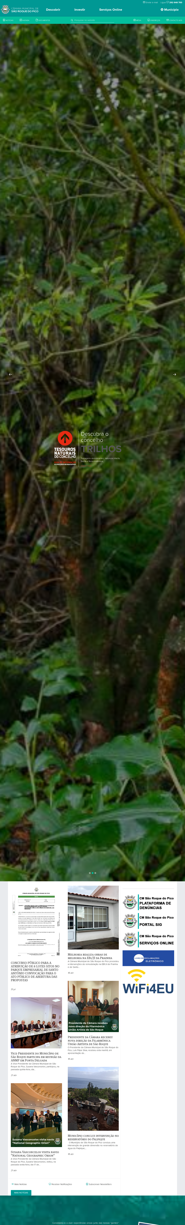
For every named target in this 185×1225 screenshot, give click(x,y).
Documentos (44, 20)
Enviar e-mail (151, 2)
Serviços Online (110, 10)
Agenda (25, 20)
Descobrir (53, 10)
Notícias (9, 20)
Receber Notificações (62, 1184)
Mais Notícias (20, 1184)
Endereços (155, 20)
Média (138, 20)
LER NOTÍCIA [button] (92, 450)
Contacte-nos (175, 20)
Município (171, 10)
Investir (79, 10)
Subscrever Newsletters (100, 1184)
